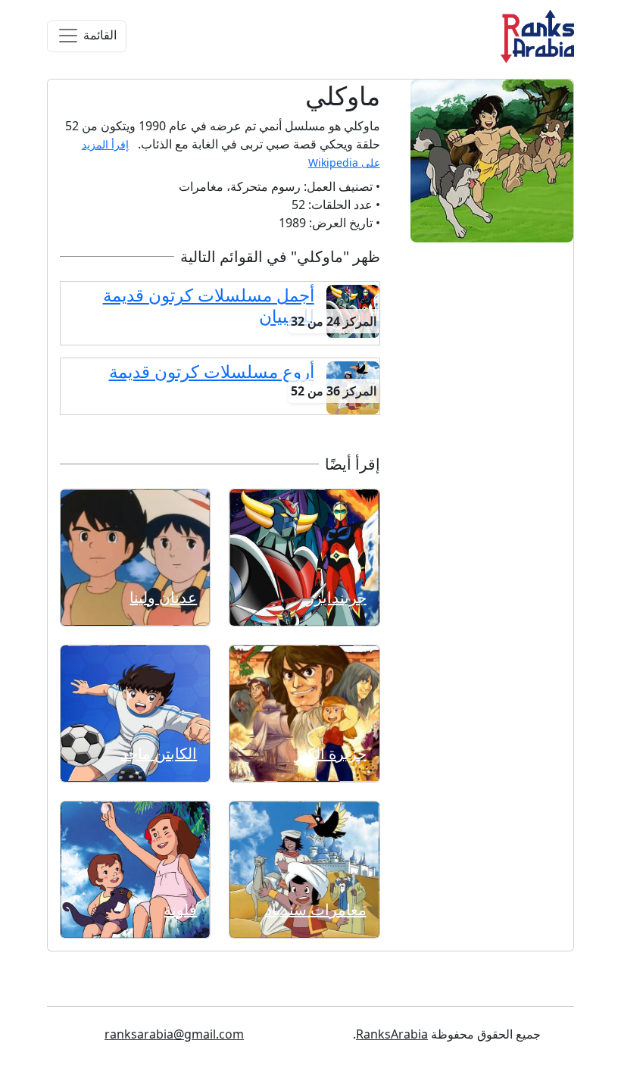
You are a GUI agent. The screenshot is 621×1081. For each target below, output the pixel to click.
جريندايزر (337, 597)
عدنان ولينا (163, 597)
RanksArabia (392, 1034)
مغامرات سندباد (316, 909)
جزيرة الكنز (331, 753)
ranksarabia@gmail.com (174, 1034)
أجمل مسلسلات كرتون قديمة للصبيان (208, 305)
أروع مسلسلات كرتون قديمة (211, 371)
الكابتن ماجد (158, 753)
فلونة (180, 909)
